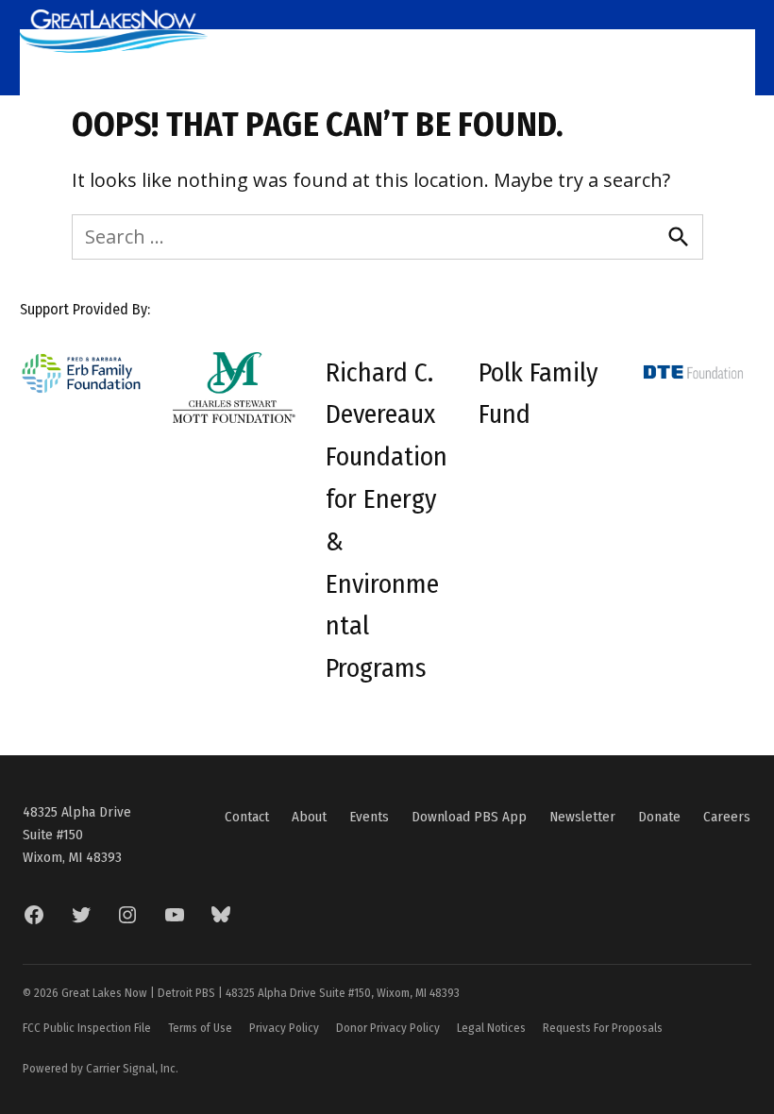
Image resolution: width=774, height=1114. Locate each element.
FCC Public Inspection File (87, 1028)
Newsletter (582, 816)
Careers (726, 816)
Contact (247, 816)
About (309, 816)
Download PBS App (469, 816)
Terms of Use (200, 1028)
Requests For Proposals (603, 1028)
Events (369, 816)
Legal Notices (491, 1028)
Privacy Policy (284, 1028)
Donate (659, 816)
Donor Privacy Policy (388, 1028)
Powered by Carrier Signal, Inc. (100, 1068)
